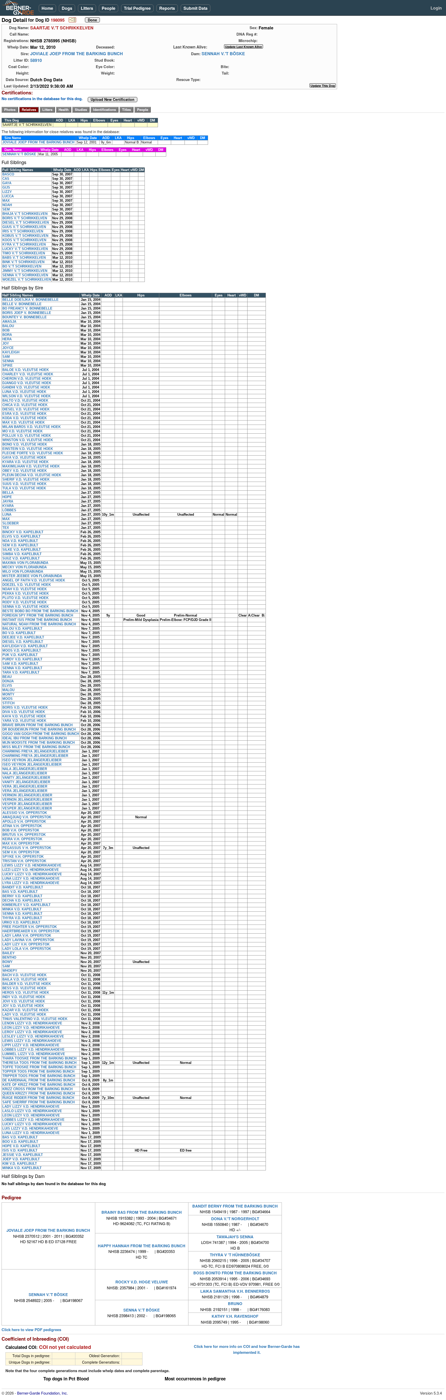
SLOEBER (10, 523)
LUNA (6, 514)
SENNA (8, 361)
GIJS (6, 187)
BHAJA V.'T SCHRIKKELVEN (24, 214)
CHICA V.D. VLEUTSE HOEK (24, 405)
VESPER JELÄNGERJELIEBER (27, 804)
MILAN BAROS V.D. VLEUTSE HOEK (31, 427)
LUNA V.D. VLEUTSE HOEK (24, 392)
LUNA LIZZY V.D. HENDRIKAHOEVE (31, 878)
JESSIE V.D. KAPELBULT (22, 1155)
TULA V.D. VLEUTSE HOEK (24, 488)
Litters (87, 8)
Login (436, 8)
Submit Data (196, 8)
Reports (167, 8)
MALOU (8, 690)
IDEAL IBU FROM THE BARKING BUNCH (34, 738)
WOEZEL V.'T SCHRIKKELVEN (26, 279)
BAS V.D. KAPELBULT (20, 892)
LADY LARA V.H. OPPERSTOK (26, 935)
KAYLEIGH (10, 352)
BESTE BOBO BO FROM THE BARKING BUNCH (40, 611)
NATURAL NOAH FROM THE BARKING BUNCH (39, 624)
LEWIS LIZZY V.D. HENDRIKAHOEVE (31, 865)
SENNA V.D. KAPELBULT (22, 668)
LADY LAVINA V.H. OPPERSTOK (28, 940)
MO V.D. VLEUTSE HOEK (22, 431)
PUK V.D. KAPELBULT (20, 655)
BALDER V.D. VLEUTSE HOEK (26, 984)
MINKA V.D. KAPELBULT (22, 909)
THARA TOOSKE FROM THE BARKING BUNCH (39, 1058)
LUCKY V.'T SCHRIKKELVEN (25, 249)
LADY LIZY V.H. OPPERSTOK (26, 944)
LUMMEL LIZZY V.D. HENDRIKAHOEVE (33, 1054)
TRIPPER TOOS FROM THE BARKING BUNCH (38, 1076)
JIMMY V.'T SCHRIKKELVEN (24, 271)
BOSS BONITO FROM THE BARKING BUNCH (235, 1273)
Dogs (67, 8)
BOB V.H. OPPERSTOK (20, 830)
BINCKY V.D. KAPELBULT (22, 532)
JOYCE (8, 348)
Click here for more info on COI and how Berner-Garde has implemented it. (247, 1349)
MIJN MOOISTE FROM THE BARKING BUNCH (38, 742)
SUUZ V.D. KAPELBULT (21, 558)
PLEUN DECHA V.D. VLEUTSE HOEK (31, 475)
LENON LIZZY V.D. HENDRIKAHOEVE (32, 1023)
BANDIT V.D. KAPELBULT (22, 887)
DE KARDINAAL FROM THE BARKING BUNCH (38, 1080)
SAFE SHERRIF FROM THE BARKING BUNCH (38, 1102)
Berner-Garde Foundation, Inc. (42, 1393)
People (108, 8)
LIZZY (7, 192)
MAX (6, 201)
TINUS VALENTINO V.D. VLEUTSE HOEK (34, 1019)
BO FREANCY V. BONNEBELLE (27, 308)
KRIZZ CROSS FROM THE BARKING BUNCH (37, 1089)
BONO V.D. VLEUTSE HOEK (24, 444)
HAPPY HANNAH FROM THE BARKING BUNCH (141, 1246)
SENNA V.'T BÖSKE (141, 1310)
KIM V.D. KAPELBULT (19, 1164)
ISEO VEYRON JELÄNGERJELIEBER (31, 760)
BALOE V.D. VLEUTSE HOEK (25, 370)
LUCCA (8, 196)
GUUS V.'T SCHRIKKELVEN (24, 227)
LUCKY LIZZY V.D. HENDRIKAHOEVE (32, 874)
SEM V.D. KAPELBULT (20, 545)
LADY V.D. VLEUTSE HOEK (24, 1014)
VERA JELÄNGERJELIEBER (24, 786)
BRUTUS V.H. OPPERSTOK (24, 835)
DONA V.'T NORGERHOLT (235, 1218)
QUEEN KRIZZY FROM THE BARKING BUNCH (38, 1093)
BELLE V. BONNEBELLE (22, 304)
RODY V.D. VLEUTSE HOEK (24, 602)
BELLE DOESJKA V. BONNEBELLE (30, 300)
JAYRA (7, 501)
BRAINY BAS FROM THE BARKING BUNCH (141, 1212)
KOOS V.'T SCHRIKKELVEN (24, 240)
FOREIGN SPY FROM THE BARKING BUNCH (37, 615)
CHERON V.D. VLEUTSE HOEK (26, 379)
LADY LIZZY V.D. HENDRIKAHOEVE (31, 1106)
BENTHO (9, 957)
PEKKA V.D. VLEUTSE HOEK (25, 593)
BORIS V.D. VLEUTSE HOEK (25, 707)
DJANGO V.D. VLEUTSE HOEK (26, 383)
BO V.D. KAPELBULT (19, 633)
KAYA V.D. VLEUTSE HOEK (24, 716)
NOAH (7, 205)
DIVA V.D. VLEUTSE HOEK (23, 712)
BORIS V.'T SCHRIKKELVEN (24, 218)
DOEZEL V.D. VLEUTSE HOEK (26, 585)
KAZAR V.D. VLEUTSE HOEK (25, 1010)
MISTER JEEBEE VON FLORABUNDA (32, 576)
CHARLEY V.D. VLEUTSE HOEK (27, 374)
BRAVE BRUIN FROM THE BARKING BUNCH (37, 725)
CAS (5, 179)
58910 (36, 60)
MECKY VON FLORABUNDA (24, 567)
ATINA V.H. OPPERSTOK (22, 826)
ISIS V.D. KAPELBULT (19, 1150)
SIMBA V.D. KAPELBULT (22, 554)
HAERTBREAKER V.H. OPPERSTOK (31, 931)
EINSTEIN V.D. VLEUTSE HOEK (27, 449)
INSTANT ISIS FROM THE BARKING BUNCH (37, 620)
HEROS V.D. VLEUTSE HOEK (25, 992)
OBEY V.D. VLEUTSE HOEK (24, 471)
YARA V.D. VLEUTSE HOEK (24, 721)
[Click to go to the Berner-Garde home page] (19, 7)
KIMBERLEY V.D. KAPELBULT (26, 905)
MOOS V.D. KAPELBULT (21, 650)
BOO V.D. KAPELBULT (20, 1142)
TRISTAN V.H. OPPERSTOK (24, 861)
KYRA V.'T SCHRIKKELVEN (24, 244)
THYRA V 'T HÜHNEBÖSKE (235, 1255)
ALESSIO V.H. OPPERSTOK (24, 813)
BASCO (8, 174)
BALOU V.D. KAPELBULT (22, 628)
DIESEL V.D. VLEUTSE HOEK (26, 409)
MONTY (8, 694)
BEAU (7, 677)
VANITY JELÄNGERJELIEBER (26, 778)
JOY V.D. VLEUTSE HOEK (23, 1006)
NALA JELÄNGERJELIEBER (24, 769)
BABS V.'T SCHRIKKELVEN (24, 258)
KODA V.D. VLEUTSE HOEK (24, 418)
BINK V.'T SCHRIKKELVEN (23, 262)
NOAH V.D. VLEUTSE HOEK (24, 589)
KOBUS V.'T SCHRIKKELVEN (25, 236)
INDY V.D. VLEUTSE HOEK (23, 997)
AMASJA (9, 321)
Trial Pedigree (137, 8)
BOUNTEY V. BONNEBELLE (24, 317)
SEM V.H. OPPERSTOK (20, 852)
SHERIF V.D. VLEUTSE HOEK (26, 479)
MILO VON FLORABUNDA (22, 571)
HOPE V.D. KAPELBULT (21, 1146)
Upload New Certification (112, 99)
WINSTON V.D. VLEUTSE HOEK (27, 440)
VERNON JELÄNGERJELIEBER (27, 795)
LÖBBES (9, 510)
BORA (7, 335)
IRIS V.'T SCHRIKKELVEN (22, 231)
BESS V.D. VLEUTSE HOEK (24, 988)
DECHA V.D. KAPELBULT (22, 900)
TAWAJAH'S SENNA (235, 1237)
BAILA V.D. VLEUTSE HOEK (24, 979)
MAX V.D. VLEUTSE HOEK (23, 422)
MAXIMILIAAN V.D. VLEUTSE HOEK (31, 466)
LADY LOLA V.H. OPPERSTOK (26, 949)
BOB (6, 330)
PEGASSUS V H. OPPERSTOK (26, 848)
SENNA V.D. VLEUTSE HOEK (25, 607)
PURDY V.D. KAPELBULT (22, 659)
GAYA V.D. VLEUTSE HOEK (24, 457)
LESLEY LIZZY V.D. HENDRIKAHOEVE (33, 1036)
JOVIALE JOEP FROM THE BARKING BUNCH (76, 54)
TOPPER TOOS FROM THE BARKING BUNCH (38, 1071)
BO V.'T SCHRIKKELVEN (21, 266)
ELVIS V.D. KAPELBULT (21, 536)
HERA (7, 339)
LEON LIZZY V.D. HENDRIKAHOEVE (31, 1028)
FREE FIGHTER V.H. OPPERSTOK (29, 927)
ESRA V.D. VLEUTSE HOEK (24, 414)
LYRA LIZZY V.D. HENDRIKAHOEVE (30, 883)
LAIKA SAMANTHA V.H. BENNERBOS (235, 1291)
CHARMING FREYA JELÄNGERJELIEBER (35, 751)
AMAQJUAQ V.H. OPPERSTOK (26, 817)
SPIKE (7, 365)
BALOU (8, 326)
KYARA (8, 506)
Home (47, 8)
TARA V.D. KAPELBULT (20, 672)
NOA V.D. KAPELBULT (20, 541)
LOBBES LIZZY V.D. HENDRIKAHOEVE (33, 1049)
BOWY (7, 962)
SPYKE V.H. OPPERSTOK (23, 857)
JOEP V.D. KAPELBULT (21, 1159)
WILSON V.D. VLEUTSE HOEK (26, 396)
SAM (6, 357)
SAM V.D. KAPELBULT (20, 664)
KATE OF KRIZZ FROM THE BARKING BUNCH (38, 1085)
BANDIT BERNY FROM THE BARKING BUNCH (235, 1206)
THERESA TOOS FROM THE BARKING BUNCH (39, 1063)
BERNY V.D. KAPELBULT (22, 896)
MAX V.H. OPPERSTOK (20, 843)
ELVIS (7, 685)
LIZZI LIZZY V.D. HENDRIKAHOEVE (30, 870)
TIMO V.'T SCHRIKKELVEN (23, 253)
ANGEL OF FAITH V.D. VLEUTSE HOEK (33, 580)
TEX (5, 528)
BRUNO (235, 1303)
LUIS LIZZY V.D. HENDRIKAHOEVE (30, 1128)
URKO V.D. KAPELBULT (21, 922)
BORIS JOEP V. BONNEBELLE (26, 313)
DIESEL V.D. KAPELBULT (22, 642)
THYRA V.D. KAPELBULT (22, 918)
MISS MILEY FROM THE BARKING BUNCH (36, 747)
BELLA (7, 493)
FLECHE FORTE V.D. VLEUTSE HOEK (32, 453)
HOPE (7, 497)
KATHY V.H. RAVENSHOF (235, 1316)
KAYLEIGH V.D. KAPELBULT (25, 646)
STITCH (8, 703)
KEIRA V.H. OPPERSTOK (22, 839)
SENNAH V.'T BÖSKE (223, 54)
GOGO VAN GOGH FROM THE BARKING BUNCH (40, 734)
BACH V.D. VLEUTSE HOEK (24, 975)
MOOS (7, 699)
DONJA (8, 681)
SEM (6, 209)
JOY (5, 343)
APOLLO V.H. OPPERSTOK (24, 821)
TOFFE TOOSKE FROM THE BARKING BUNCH (39, 1067)
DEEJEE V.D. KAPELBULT (23, 637)
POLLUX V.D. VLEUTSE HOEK (26, 436)
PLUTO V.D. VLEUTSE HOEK (25, 598)
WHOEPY (9, 971)
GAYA (6, 183)
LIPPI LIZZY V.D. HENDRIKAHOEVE (30, 1045)
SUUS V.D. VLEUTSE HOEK (24, 484)
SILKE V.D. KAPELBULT (21, 550)
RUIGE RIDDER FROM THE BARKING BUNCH (38, 1098)
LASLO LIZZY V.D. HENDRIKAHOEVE (32, 1111)
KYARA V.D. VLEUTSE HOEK (25, 462)
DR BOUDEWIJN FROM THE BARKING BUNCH (39, 729)
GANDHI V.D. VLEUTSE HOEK (26, 387)
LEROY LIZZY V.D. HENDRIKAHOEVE (32, 1032)
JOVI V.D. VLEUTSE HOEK (23, 1001)
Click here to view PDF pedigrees (31, 1329)
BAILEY (8, 953)
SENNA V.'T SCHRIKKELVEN (25, 275)
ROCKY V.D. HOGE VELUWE (141, 1282)
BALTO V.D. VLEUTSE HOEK (25, 400)
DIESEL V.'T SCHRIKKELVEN (25, 222)
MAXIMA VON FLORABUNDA (25, 563)
